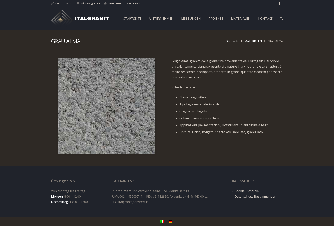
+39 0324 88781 (63, 3)
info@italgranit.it (90, 3)
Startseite (232, 41)
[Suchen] (281, 18)
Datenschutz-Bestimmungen (255, 196)
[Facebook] (279, 3)
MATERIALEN (253, 41)
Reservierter (115, 3)
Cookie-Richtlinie (246, 191)
